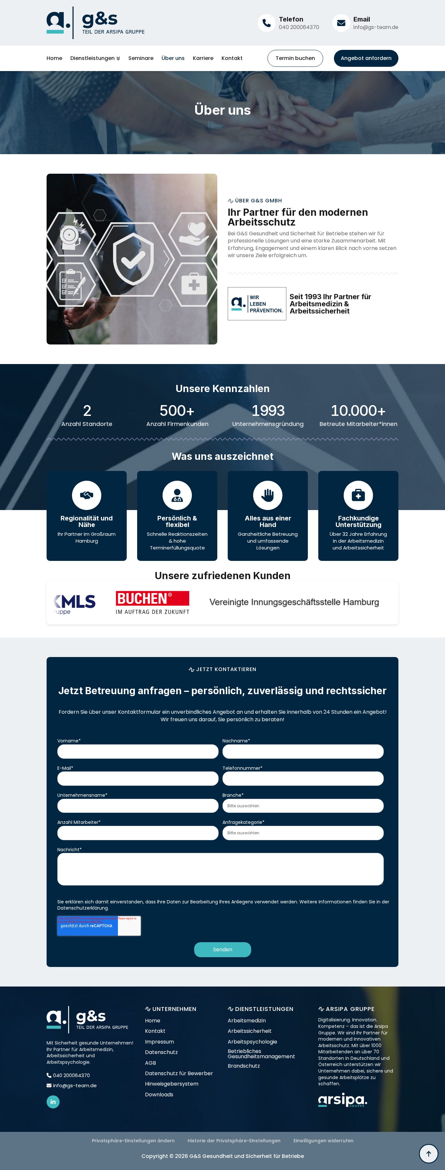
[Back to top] (428, 1153)
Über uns (173, 58)
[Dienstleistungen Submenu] (117, 58)
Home (54, 58)
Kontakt (232, 58)
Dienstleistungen (92, 58)
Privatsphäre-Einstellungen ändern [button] (133, 1140)
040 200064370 (299, 27)
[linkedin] (53, 1101)
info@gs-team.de (375, 27)
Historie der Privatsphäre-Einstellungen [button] (234, 1140)
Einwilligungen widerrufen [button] (323, 1140)
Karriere (203, 58)
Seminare (140, 58)
